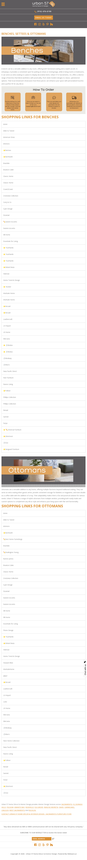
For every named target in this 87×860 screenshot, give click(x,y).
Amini (5, 124)
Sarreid (5, 417)
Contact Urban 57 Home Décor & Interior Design (22, 814)
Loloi (5, 702)
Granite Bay (19, 807)
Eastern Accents (9, 228)
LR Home (6, 332)
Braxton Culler (8, 170)
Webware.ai (72, 854)
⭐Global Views (8, 267)
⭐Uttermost (8, 436)
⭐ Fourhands (8, 248)
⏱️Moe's (6, 365)
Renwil (5, 410)
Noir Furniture (8, 378)
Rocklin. (32, 810)
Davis (61, 807)
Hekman (6, 274)
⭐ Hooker (7, 287)
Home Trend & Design (11, 280)
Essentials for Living (10, 241)
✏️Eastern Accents (10, 222)
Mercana (6, 339)
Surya (5, 423)
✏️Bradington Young (10, 552)
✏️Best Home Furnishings (12, 539)
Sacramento (66, 804)
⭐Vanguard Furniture (11, 449)
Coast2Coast (8, 189)
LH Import (7, 326)
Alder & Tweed (8, 131)
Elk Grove (39, 807)
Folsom (10, 807)
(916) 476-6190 (44, 11)
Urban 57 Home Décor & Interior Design (41, 854)
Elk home (6, 235)
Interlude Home (9, 293)
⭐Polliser (7, 391)
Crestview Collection (10, 196)
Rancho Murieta (51, 807)
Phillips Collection (9, 397)
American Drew (9, 137)
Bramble (6, 163)
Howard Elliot (8, 663)
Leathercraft (7, 319)
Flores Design (8, 630)
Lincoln (4, 810)
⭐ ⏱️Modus (8, 345)
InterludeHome (8, 669)
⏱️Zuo (5, 443)
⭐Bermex (7, 150)
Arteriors (6, 144)
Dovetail (6, 215)
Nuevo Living (8, 384)
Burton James (8, 559)
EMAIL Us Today (43, 17)
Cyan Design (7, 209)
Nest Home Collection (11, 741)
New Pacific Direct (10, 371)
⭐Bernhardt (8, 157)
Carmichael (69, 807)
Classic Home (8, 176)
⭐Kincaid (6, 306)
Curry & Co (7, 202)
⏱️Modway (7, 358)
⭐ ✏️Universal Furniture (12, 430)
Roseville (29, 807)
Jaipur (5, 676)
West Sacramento (17, 810)
